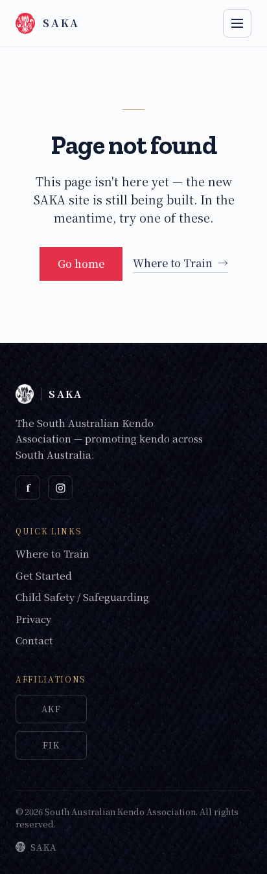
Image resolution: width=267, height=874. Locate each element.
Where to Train (180, 263)
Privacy (33, 619)
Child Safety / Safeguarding (82, 597)
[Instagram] (60, 487)
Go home (81, 263)
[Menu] (237, 23)
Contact (34, 640)
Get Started (44, 575)
